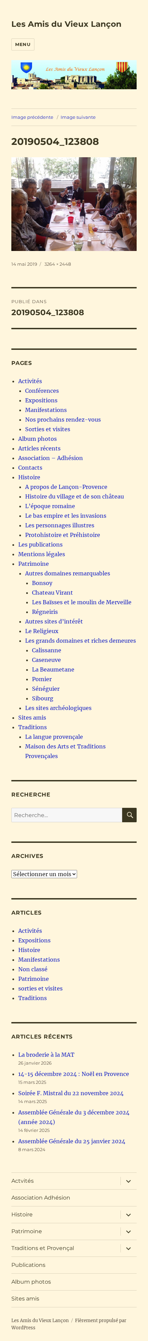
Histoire (29, 477)
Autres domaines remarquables (67, 573)
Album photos (37, 438)
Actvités (22, 1181)
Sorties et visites (47, 429)
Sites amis (32, 717)
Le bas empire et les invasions (65, 515)
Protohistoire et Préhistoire (62, 534)
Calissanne (46, 650)
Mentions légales (41, 554)
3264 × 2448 (57, 264)
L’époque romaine (50, 506)
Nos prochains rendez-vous (63, 419)
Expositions (41, 400)
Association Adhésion (40, 1197)
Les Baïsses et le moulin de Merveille (81, 602)
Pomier (42, 679)
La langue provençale (54, 736)
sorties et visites (40, 988)
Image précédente (32, 117)
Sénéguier (46, 688)
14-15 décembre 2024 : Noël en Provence (73, 1073)
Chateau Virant (52, 592)
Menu (22, 44)
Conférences (42, 390)
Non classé (32, 969)
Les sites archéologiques (58, 707)
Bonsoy (42, 583)
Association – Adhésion (50, 458)
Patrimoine (33, 563)
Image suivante (78, 117)
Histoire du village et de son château (74, 496)
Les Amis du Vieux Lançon (66, 24)
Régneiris (45, 611)
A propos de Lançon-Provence (66, 486)
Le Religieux (42, 631)
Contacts (30, 467)
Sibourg (42, 698)
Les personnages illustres (59, 525)
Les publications (40, 544)
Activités (30, 381)
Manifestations (46, 409)
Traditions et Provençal (42, 1248)
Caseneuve (46, 659)
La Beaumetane (53, 669)
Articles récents (39, 448)
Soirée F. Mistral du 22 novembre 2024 (71, 1093)
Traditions (32, 727)
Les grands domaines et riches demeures (80, 640)
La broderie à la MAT (46, 1054)
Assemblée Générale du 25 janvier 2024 (71, 1141)
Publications (28, 1265)
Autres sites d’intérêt (54, 621)
